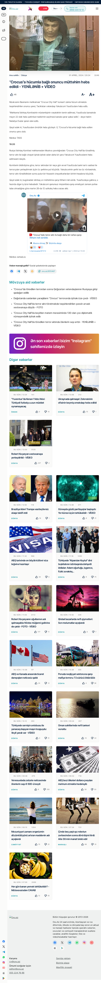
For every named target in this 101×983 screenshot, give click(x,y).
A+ (92, 94)
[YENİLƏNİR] (30, 598)
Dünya (61, 412)
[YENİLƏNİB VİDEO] (30, 433)
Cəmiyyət (16, 845)
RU (4, 15)
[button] (61, 8)
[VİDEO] (77, 488)
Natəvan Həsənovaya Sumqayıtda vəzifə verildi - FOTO (68, 2)
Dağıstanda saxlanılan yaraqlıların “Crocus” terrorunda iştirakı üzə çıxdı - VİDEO (55, 298)
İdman (14, 412)
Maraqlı (62, 845)
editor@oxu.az (16, 969)
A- (83, 94)
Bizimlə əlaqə (62, 963)
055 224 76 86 (16, 972)
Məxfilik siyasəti (64, 967)
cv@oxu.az (14, 961)
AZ (4, 8)
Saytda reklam (63, 958)
